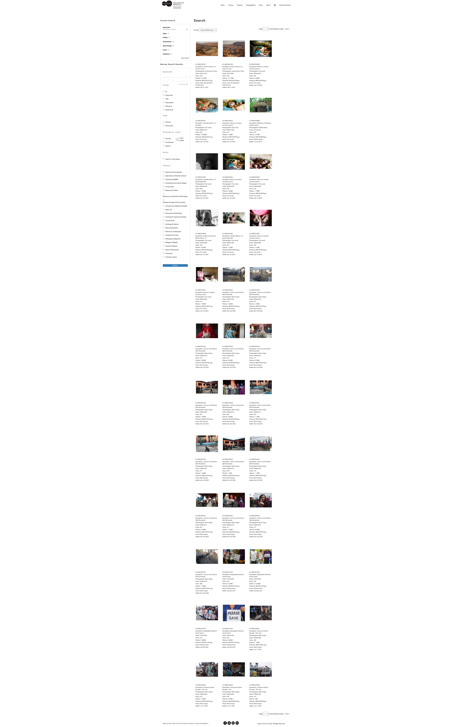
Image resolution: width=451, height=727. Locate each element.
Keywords (169, 95)
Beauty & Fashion (171, 190)
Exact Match (182, 84)
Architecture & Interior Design (176, 183)
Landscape (169, 142)
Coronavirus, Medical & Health (176, 206)
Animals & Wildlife (171, 179)
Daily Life (168, 210)
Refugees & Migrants (173, 239)
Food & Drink (170, 220)
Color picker (181, 139)
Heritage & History (172, 224)
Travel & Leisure (171, 257)
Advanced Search (285, 5)
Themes (230, 5)
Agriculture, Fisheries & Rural (175, 176)
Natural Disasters (171, 228)
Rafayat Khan (231, 588)
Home (223, 5)
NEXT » (287, 29)
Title (166, 99)
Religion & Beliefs (171, 242)
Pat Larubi (257, 83)
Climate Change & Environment (174, 202)
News (261, 5)
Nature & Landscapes (173, 231)
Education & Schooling (173, 213)
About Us (166, 723)
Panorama (169, 126)
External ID (169, 110)
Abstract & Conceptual (173, 172)
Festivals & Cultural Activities (175, 217)
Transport (169, 253)
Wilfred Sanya (258, 139)
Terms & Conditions (202, 723)
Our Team (173, 723)
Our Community (182, 723)
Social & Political (171, 246)
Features (240, 5)
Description (169, 102)
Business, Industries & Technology (175, 196)
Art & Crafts (169, 187)
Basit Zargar (231, 308)
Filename (168, 106)
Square (168, 146)
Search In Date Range (172, 159)
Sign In (268, 5)
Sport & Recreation (172, 250)
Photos (168, 122)
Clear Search (185, 58)
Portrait (168, 139)
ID (166, 92)
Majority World (262, 724)
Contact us (191, 723)
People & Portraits (172, 235)
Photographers (251, 5)
